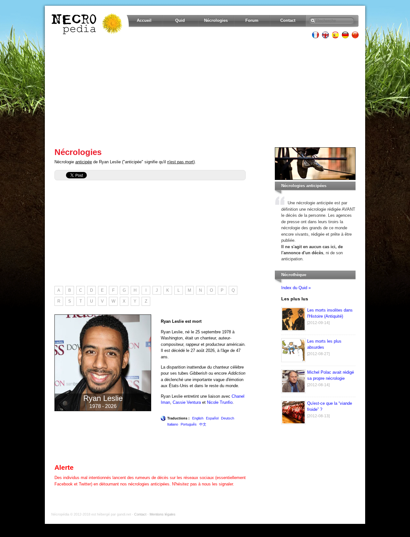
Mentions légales (163, 514)
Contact (287, 20)
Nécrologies (216, 20)
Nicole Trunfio (220, 402)
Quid (180, 20)
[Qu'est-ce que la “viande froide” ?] (293, 422)
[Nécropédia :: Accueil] (87, 24)
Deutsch (227, 418)
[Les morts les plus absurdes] (293, 360)
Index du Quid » (296, 287)
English (197, 418)
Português (189, 424)
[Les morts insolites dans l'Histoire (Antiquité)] (293, 329)
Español (212, 418)
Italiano (172, 424)
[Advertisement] (205, 93)
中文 (202, 424)
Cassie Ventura (187, 402)
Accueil (144, 20)
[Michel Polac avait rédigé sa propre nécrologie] (293, 391)
